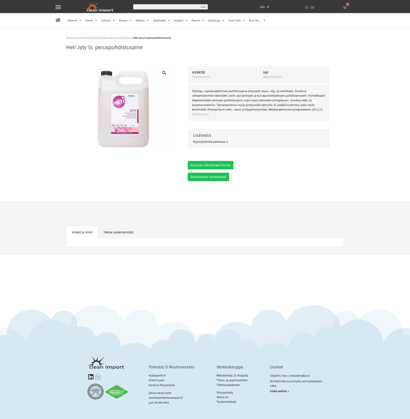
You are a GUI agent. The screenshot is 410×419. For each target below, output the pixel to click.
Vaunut (123, 20)
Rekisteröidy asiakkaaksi (208, 177)
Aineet (89, 20)
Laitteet (106, 20)
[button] (164, 73)
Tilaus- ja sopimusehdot (232, 380)
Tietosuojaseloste (228, 385)
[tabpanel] (205, 242)
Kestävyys (214, 20)
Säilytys (140, 20)
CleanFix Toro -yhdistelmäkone (290, 375)
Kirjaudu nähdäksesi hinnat (210, 165)
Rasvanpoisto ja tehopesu (117, 37)
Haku (203, 6)
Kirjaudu (242, 375)
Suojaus (178, 20)
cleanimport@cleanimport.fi (166, 398)
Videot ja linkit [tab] (82, 232)
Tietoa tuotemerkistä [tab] (118, 232)
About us (222, 397)
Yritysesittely (225, 392)
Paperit (196, 20)
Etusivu (70, 37)
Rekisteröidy (225, 375)
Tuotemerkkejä (226, 402)
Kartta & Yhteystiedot (162, 385)
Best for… (255, 20)
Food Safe (234, 20)
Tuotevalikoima (84, 37)
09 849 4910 (162, 402)
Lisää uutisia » (280, 391)
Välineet (72, 20)
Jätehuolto (159, 20)
